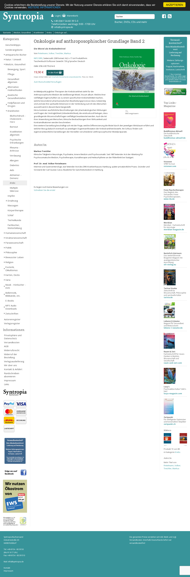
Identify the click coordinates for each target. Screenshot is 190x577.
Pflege (11, 74)
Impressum (10, 380)
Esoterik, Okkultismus (11, 269)
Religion (9, 262)
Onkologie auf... (61, 32)
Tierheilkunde (14, 220)
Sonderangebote (14, 49)
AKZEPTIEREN (174, 5)
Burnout (14, 126)
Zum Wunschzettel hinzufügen (47, 81)
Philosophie (11, 252)
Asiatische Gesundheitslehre (17, 96)
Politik (8, 247)
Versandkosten (11, 342)
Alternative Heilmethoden (15, 88)
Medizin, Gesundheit (22, 32)
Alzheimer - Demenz (15, 176)
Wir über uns (10, 365)
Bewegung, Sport (16, 69)
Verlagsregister (12, 323)
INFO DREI (38, 58)
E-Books (9, 300)
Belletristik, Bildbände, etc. (12, 294)
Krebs (49, 32)
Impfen (11, 195)
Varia (7, 279)
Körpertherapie (15, 210)
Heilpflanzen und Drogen (16, 104)
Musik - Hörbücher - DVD (15, 286)
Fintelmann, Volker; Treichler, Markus (54, 53)
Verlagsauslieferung (14, 361)
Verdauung (15, 155)
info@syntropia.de (63, 27)
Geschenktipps (12, 44)
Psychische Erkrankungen (17, 141)
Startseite (7, 32)
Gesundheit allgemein (13, 81)
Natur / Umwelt (13, 59)
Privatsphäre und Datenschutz (13, 337)
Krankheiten (39, 32)
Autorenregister (12, 319)
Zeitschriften (11, 313)
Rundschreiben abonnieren (11, 375)
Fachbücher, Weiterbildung (15, 227)
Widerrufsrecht (11, 350)
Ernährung (13, 200)
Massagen (13, 205)
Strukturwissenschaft (16, 237)
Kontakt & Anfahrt (13, 369)
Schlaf (10, 215)
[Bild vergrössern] (133, 107)
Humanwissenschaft (15, 232)
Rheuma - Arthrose (15, 149)
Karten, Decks (12, 274)
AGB (6, 346)
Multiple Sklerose (14, 189)
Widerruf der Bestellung (10, 356)
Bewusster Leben (14, 257)
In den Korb (53, 72)
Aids (12, 170)
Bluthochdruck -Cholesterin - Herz (18, 118)
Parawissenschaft (14, 242)
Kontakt (7, 568)
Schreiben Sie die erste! (44, 190)
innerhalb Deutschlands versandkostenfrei (66, 77)
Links (6, 384)
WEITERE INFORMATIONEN (44, 7)
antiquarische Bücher (16, 54)
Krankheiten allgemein (16, 133)
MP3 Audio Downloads (11, 307)
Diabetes (14, 165)
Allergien (14, 160)
